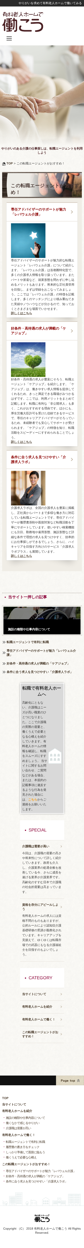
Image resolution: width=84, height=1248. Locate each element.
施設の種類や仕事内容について (25, 1117)
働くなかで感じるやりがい (22, 1123)
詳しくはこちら (21, 313)
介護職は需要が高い (35, 846)
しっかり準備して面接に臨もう (25, 1152)
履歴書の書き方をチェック (22, 1147)
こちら (32, 799)
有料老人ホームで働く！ (38, 1019)
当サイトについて (34, 994)
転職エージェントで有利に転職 (28, 642)
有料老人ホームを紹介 (37, 1006)
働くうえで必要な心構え (21, 1157)
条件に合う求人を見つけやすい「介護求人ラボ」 (38, 459)
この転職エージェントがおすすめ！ (40, 1034)
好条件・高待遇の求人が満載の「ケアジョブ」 (38, 330)
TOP (5, 1098)
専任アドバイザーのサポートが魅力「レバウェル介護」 (38, 211)
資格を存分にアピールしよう (40, 907)
